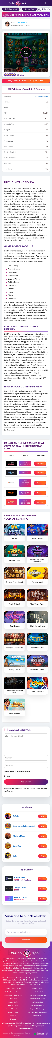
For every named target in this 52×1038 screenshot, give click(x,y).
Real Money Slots (37, 1002)
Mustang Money (19, 836)
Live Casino (13, 999)
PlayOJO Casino (20, 897)
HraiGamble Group (23, 980)
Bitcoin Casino (13, 1005)
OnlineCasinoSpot (11, 9)
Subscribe (26, 940)
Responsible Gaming (37, 1009)
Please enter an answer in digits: (17, 771)
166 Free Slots (29, 9)
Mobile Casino (37, 988)
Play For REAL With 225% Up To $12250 (26, 81)
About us (13, 1016)
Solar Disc (17, 846)
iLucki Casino (19, 878)
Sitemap (13, 1019)
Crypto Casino (13, 1002)
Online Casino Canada (13, 988)
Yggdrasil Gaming (41, 96)
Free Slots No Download (37, 995)
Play (42, 816)
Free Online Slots (37, 992)
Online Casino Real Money (13, 995)
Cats (15, 856)
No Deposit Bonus (37, 1005)
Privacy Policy (13, 1012)
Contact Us (37, 1016)
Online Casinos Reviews (13, 992)
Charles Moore (20, 22)
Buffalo (16, 816)
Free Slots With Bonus (37, 999)
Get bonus (40, 463)
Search (46, 3)
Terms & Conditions (13, 1009)
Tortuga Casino (20, 887)
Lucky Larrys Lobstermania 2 (24, 826)
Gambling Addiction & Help (37, 1012)
